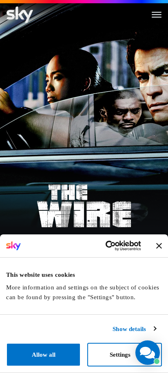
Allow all (43, 354)
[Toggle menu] (156, 15)
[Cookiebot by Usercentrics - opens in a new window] (106, 246)
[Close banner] (159, 246)
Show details (129, 329)
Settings (120, 354)
